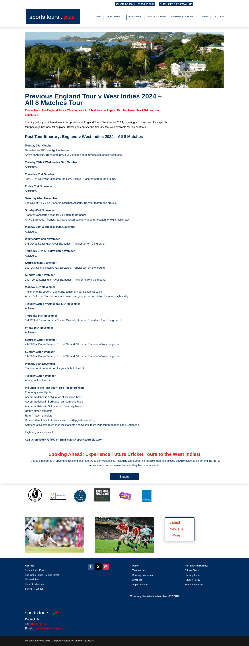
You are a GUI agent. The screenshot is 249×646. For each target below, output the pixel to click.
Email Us (137, 579)
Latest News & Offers (176, 529)
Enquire (124, 476)
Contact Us (218, 17)
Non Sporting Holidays (182, 17)
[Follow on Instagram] (106, 567)
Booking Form (192, 575)
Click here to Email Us (176, 4)
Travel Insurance (194, 584)
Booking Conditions (142, 575)
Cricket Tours (113, 17)
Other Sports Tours (156, 17)
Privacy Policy (192, 579)
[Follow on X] (98, 566)
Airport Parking (140, 584)
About (205, 17)
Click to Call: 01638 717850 (135, 4)
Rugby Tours (135, 17)
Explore (54, 536)
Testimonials (139, 570)
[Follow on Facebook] (91, 567)
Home (98, 17)
